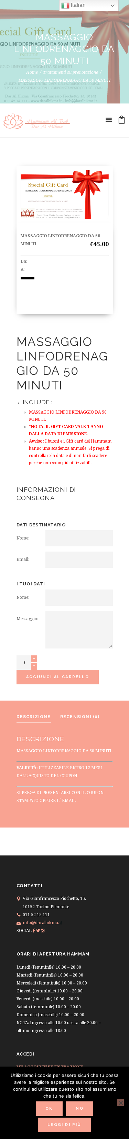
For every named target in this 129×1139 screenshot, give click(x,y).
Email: (23, 559)
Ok (49, 1108)
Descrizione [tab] (34, 716)
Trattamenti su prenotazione (70, 72)
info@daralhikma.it (42, 922)
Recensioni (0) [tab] (80, 716)
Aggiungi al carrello (57, 677)
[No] (120, 1102)
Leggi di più (64, 1124)
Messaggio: (27, 618)
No (79, 1108)
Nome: (23, 538)
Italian (77, 5)
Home (32, 72)
